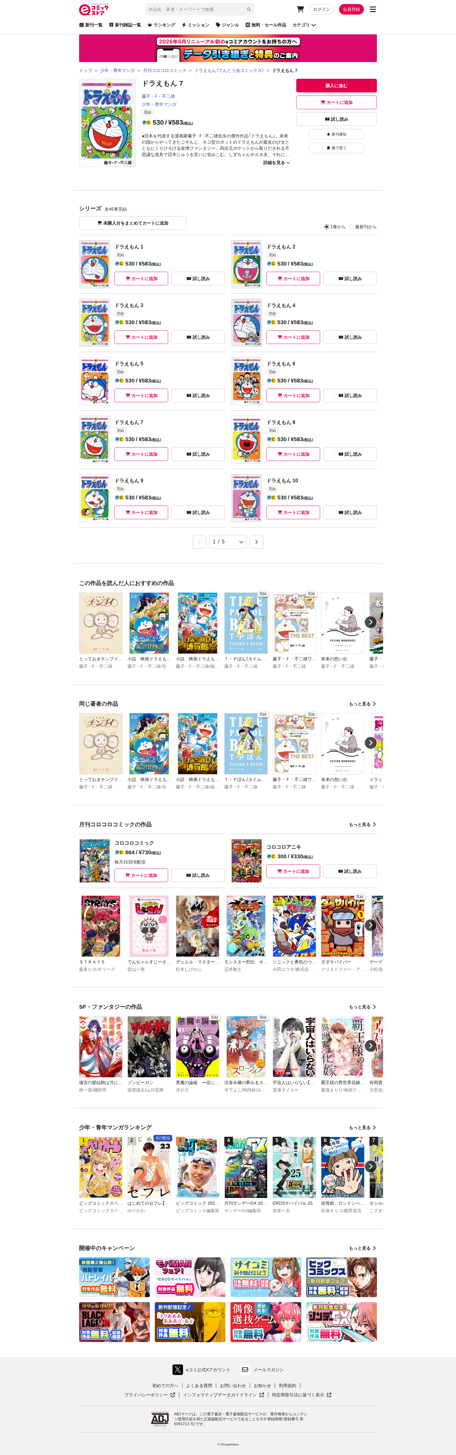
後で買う (339, 148)
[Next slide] (370, 622)
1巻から (338, 226)
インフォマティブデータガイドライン (220, 1395)
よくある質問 (199, 1385)
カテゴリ (301, 24)
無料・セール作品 (269, 24)
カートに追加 (340, 102)
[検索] (249, 9)
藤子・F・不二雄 (158, 96)
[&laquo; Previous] (199, 542)
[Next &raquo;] (256, 542)
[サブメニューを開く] (373, 9)
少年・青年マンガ (159, 104)
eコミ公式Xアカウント (203, 1371)
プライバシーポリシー (149, 1395)
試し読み (339, 119)
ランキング (164, 24)
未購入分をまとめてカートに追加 (135, 223)
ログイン (321, 9)
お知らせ (262, 1385)
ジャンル (230, 24)
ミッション (198, 24)
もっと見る (360, 703)
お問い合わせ (233, 1385)
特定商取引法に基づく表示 (302, 1395)
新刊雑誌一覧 (128, 24)
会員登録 (351, 9)
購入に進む (336, 85)
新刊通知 (339, 134)
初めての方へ (165, 1385)
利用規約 (287, 1385)
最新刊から (366, 226)
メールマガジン (268, 1369)
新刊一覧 (94, 24)
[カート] (300, 9)
